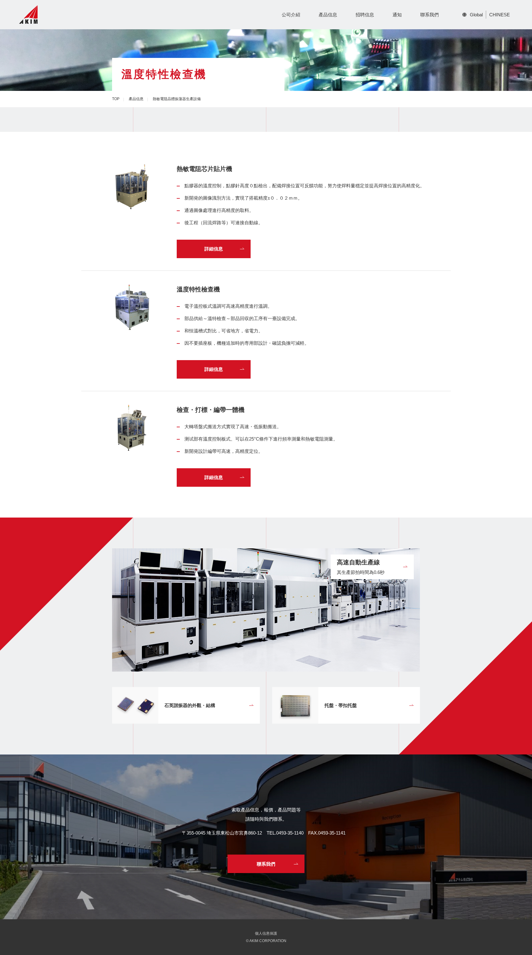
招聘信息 (365, 14)
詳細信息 (213, 248)
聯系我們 (429, 14)
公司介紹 (291, 14)
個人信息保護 (266, 933)
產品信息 (328, 14)
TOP (115, 99)
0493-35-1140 (290, 832)
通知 (397, 14)
